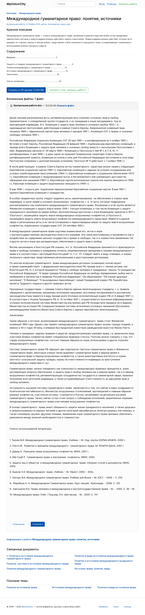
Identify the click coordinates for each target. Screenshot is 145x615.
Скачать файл (65, 105)
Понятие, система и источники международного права (38, 563)
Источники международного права (71, 587)
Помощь (111, 4)
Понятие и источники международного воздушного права (104, 562)
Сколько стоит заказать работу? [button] (67, 90)
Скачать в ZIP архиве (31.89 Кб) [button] (26, 90)
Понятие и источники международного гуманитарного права (30, 557)
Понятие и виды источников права (116, 587)
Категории (11, 13)
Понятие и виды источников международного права (104, 555)
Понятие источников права (22, 587)
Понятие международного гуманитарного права (34, 568)
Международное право (30, 13)
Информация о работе (53, 539)
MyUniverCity (27, 607)
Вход (102, 4)
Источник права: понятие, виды (92, 568)
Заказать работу (128, 4)
